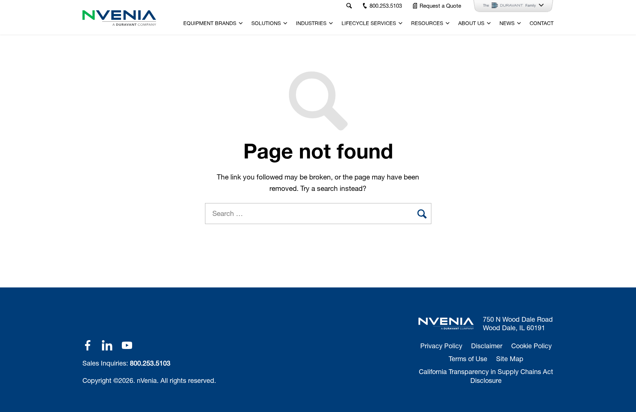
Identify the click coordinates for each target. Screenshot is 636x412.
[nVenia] (119, 18)
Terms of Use (468, 359)
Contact (542, 23)
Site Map (509, 359)
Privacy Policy (441, 346)
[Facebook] (87, 345)
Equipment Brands (209, 23)
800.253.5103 (150, 363)
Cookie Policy (531, 346)
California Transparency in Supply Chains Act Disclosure (486, 375)
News (507, 23)
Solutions (266, 23)
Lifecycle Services (369, 23)
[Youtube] (126, 345)
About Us (471, 23)
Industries (311, 23)
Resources (427, 23)
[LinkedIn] (107, 345)
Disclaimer (486, 346)
